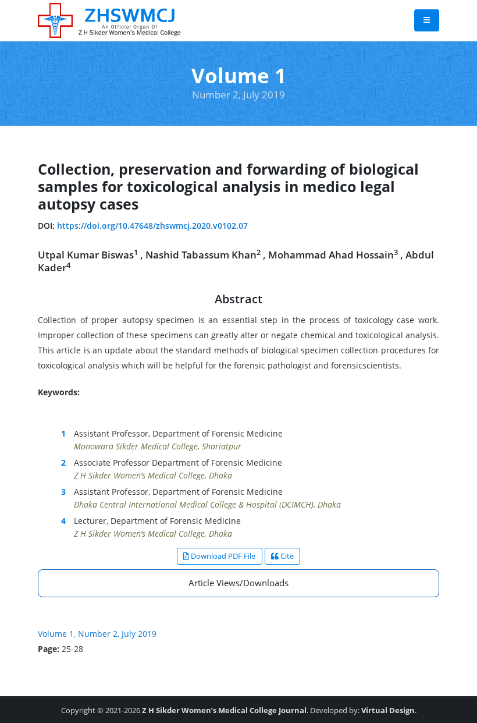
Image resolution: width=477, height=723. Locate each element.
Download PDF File (222, 556)
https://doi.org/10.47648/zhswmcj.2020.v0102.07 (152, 225)
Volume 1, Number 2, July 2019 (97, 633)
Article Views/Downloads (238, 583)
